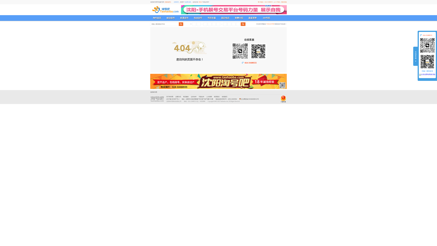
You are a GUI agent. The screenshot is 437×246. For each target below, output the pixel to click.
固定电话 (225, 18)
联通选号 (184, 18)
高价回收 (284, 2)
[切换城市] (168, 2)
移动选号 (171, 18)
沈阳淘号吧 (153, 92)
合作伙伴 (193, 96)
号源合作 (201, 96)
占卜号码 (277, 2)
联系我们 (217, 96)
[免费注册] (188, 2)
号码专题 (212, 18)
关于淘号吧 (169, 96)
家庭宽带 (253, 18)
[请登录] (176, 2)
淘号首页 (157, 18)
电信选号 (198, 18)
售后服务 (186, 96)
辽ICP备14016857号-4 (172, 99)
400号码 (266, 18)
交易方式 (178, 96)
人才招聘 (209, 96)
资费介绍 (239, 18)
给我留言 (224, 96)
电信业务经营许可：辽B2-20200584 (226, 99)
